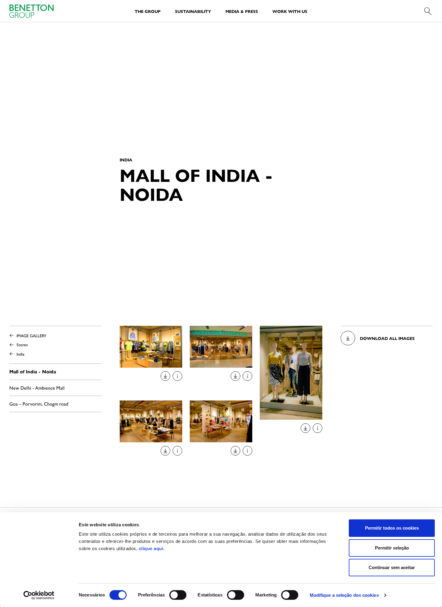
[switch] (177, 595)
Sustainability (193, 11)
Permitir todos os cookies (392, 528)
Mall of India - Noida (32, 371)
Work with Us (289, 11)
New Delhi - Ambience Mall (37, 387)
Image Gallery (31, 335)
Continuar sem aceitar (392, 567)
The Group (148, 11)
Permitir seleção (392, 547)
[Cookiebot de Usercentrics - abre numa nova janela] (39, 595)
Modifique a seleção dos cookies (344, 595)
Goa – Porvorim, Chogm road (38, 403)
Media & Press (242, 11)
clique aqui (151, 548)
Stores (22, 344)
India (20, 354)
